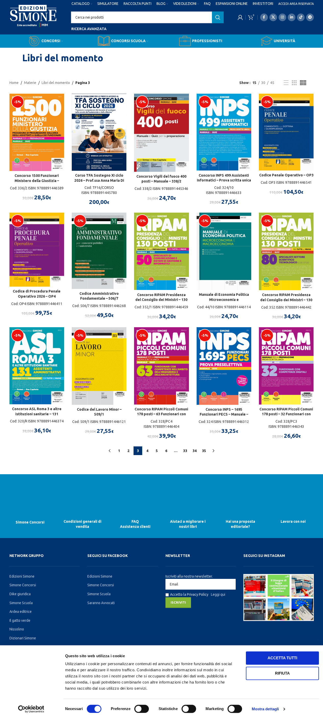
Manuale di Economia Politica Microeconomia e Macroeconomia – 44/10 (224, 300)
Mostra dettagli (265, 709)
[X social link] (273, 17)
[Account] (240, 17)
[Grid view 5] (303, 83)
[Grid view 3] (294, 83)
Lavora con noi (291, 521)
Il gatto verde (19, 620)
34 (195, 451)
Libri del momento (56, 83)
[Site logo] (33, 21)
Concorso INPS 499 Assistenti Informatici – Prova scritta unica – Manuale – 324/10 (224, 180)
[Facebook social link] (264, 17)
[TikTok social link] (301, 17)
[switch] (141, 709)
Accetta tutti (282, 658)
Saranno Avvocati (101, 603)
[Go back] (15, 58)
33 (185, 451)
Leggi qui (218, 594)
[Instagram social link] (282, 17)
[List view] (286, 83)
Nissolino (16, 629)
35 (204, 451)
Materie (30, 83)
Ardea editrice (20, 612)
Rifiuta (282, 673)
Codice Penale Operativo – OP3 (286, 175)
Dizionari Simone (22, 638)
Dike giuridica (20, 594)
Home (14, 83)
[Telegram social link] (310, 17)
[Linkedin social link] (291, 17)
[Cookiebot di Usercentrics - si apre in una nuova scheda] (31, 709)
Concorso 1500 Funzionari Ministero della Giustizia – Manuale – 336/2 (37, 181)
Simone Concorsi (31, 522)
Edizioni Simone (21, 576)
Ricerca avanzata (88, 29)
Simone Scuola (21, 603)
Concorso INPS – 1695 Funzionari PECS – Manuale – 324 (224, 414)
